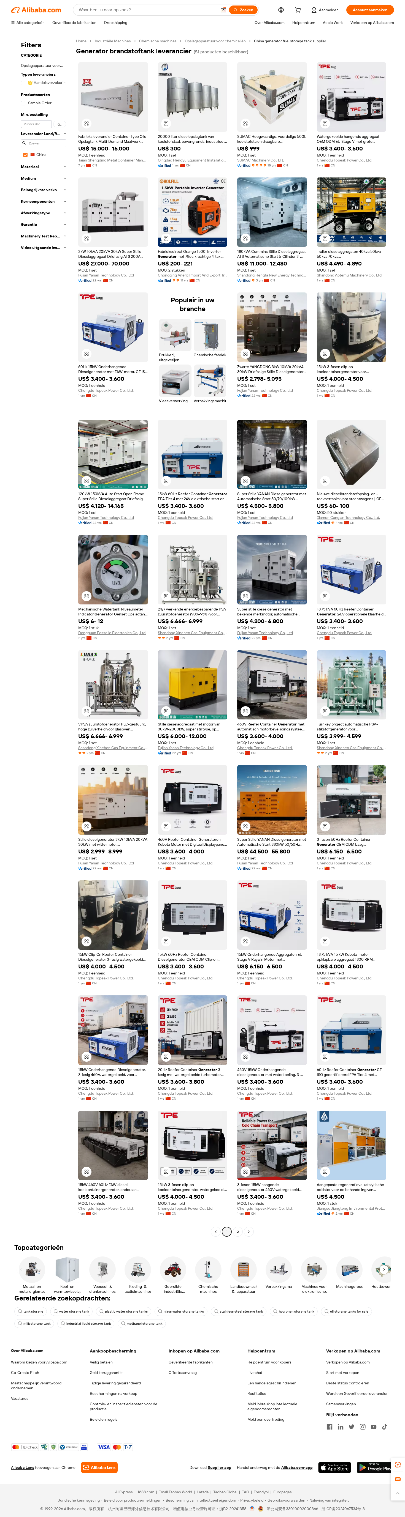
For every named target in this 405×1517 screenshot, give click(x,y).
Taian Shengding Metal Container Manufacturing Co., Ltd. (113, 160)
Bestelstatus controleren (347, 1383)
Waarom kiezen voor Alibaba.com (39, 1362)
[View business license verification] (252, 1508)
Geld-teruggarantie (106, 1372)
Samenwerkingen (341, 1404)
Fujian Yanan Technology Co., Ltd (106, 275)
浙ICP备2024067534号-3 (343, 1509)
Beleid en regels (103, 1419)
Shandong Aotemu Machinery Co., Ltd (349, 275)
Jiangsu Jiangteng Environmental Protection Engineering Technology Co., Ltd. (352, 1208)
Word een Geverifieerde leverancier (357, 1393)
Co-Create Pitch (25, 1372)
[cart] (299, 11)
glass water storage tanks (184, 1311)
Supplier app (219, 1467)
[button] (223, 10)
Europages (282, 1492)
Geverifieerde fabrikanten (191, 1362)
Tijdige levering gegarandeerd (115, 1383)
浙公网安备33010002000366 (292, 1509)
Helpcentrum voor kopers (269, 1362)
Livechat (254, 1372)
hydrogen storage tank (296, 1311)
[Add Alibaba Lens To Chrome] (99, 1467)
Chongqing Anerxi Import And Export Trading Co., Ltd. (193, 275)
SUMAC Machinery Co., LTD (261, 160)
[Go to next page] (249, 1232)
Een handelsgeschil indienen (271, 1383)
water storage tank (74, 1311)
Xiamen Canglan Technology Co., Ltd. (348, 517)
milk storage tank (36, 1324)
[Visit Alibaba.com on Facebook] (329, 1426)
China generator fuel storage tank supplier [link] (290, 41)
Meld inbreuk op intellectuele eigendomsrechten (272, 1406)
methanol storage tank (144, 1324)
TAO (245, 1492)
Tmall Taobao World (175, 1492)
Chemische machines (158, 41)
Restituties (256, 1393)
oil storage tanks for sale (349, 1311)
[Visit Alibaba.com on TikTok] (384, 1426)
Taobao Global (225, 1492)
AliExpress (124, 1492)
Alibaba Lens (22, 1467)
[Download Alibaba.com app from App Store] (334, 1467)
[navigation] (41, 637)
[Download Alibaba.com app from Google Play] (375, 1467)
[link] (398, 1465)
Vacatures (19, 1398)
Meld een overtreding (265, 1419)
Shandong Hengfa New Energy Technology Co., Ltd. (272, 275)
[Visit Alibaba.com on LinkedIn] (340, 1426)
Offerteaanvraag (183, 1372)
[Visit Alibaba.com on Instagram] (362, 1426)
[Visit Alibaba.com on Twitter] (351, 1426)
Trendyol (261, 1492)
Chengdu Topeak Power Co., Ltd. (344, 160)
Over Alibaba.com (27, 1350)
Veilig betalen (101, 1362)
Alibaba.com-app (297, 1467)
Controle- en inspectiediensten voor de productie (123, 1406)
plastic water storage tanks (126, 1311)
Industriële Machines (113, 41)
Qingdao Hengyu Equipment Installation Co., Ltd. (193, 160)
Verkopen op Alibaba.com (348, 1362)
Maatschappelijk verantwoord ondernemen (36, 1385)
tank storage (33, 1311)
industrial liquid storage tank (88, 1324)
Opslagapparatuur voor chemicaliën (215, 41)
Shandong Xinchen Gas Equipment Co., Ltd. (193, 633)
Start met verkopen (342, 1372)
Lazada (203, 1492)
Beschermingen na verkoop (113, 1393)
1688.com (145, 1492)
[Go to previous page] (216, 1232)
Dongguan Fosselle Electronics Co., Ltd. (112, 633)
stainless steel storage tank (241, 1311)
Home (81, 41)
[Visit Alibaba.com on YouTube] (373, 1426)
